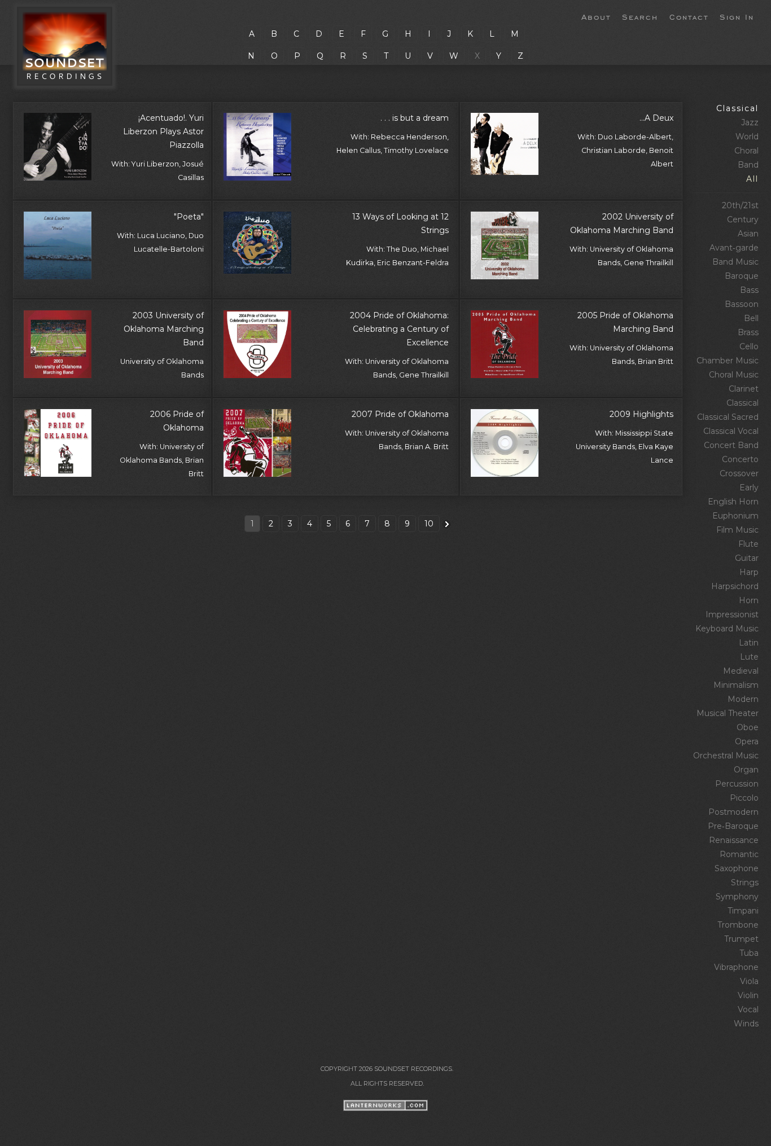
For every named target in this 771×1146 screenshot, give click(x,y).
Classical (737, 108)
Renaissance (734, 840)
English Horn (733, 502)
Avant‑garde (734, 248)
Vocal (748, 1009)
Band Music (735, 262)
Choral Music (734, 375)
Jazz (750, 122)
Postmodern (733, 812)
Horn (749, 600)
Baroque (742, 276)
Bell (751, 318)
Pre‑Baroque (733, 826)
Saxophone (737, 868)
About (596, 16)
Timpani (743, 911)
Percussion (737, 784)
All (752, 179)
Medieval (741, 671)
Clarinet (744, 389)
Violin (748, 995)
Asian (748, 234)
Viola (749, 981)
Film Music (737, 530)
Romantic (739, 854)
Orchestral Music (726, 755)
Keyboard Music (727, 629)
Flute (748, 544)
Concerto (740, 459)
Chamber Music (727, 360)
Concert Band (731, 445)
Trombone (738, 925)
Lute (749, 657)
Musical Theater (727, 713)
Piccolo (744, 798)
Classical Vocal (731, 431)
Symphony (737, 897)
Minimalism (736, 685)
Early (749, 487)
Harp (749, 572)
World (747, 136)
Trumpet (741, 939)
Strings (745, 882)
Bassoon (742, 304)
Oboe (748, 727)
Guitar (747, 558)
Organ (746, 770)
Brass (748, 332)
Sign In (737, 16)
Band (748, 165)
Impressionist (732, 614)
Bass (749, 290)
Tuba (749, 953)
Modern (743, 699)
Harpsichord (735, 586)
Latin (749, 643)
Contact (688, 16)
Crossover (739, 473)
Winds (746, 1023)
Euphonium (735, 516)
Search (640, 16)
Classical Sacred (728, 417)
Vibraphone (736, 967)
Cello (749, 346)
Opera (747, 741)
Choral (746, 151)
